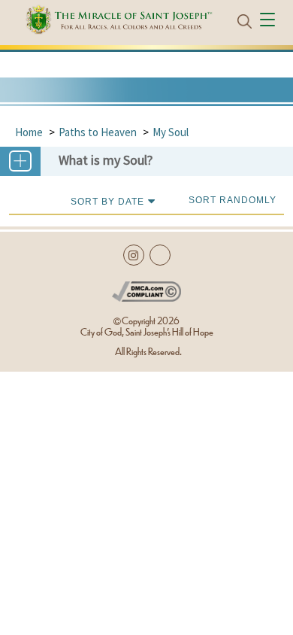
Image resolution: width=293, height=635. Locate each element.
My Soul (171, 132)
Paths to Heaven (98, 132)
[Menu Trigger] (269, 21)
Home (29, 132)
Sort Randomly (232, 200)
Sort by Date (107, 201)
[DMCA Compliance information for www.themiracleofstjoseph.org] (147, 288)
